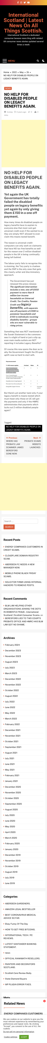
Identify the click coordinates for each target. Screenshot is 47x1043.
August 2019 (11, 872)
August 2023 (11, 662)
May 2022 (10, 713)
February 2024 (12, 645)
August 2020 (11, 809)
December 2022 (13, 679)
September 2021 (13, 747)
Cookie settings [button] (10, 1037)
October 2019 (11, 866)
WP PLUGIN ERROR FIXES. (18, 984)
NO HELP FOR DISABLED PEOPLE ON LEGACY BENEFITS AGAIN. (23, 428)
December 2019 (12, 855)
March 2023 (11, 673)
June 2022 (10, 707)
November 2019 (12, 860)
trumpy (10, 112)
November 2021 (12, 736)
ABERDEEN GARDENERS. (17, 903)
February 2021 (12, 775)
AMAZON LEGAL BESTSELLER (20, 909)
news (8, 88)
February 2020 (12, 843)
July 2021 (9, 758)
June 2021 (10, 764)
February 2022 (12, 724)
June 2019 (10, 883)
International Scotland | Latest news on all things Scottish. (23, 23)
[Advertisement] (23, 143)
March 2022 (11, 718)
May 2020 (10, 826)
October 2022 (12, 690)
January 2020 (11, 849)
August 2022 (11, 696)
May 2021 (10, 770)
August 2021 (11, 753)
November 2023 (13, 656)
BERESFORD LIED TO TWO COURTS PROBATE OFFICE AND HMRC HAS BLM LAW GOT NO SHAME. (23, 621)
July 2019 (9, 877)
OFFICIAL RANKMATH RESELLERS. (22, 958)
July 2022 (10, 701)
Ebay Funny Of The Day (16, 924)
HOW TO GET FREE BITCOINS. (20, 929)
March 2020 (11, 838)
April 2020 (10, 832)
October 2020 (12, 798)
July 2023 (10, 667)
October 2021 (11, 741)
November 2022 (13, 684)
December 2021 (12, 730)
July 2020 (10, 815)
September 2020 (13, 804)
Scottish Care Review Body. (18, 973)
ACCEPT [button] (24, 1037)
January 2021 (11, 781)
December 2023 (13, 650)
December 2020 (13, 787)
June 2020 (10, 821)
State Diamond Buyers (16, 979)
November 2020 (13, 792)
